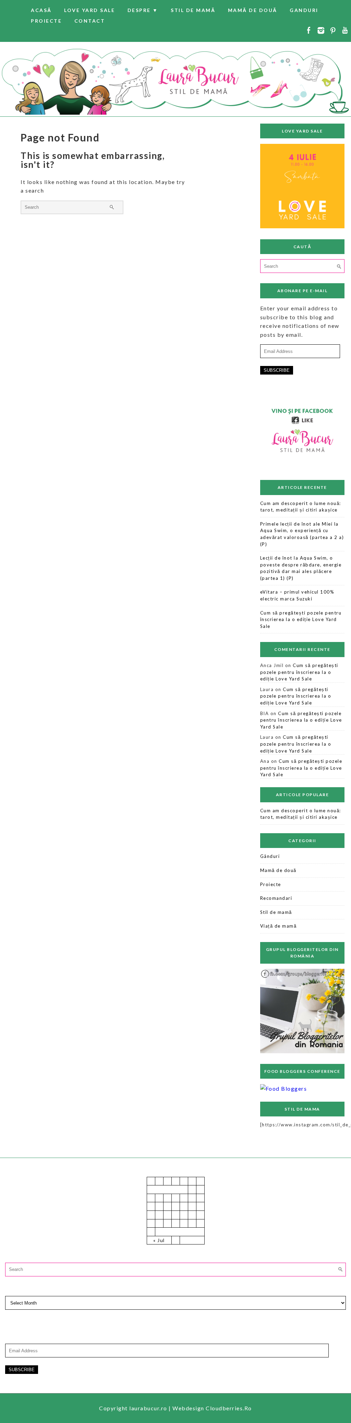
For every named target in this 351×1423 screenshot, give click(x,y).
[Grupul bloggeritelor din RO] (302, 1051)
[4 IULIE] (302, 226)
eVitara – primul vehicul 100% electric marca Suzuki (297, 595)
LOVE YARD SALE (89, 10)
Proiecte (46, 21)
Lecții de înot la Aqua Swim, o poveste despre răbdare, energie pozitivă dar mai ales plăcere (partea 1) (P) (301, 568)
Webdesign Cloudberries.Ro (212, 1408)
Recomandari (276, 898)
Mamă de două (252, 10)
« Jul (159, 1240)
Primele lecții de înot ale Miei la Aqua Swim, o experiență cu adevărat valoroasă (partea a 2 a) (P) (302, 534)
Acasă (41, 10)
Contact (89, 21)
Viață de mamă (278, 926)
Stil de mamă (193, 10)
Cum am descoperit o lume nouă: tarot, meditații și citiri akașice (300, 507)
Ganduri (304, 10)
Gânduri (270, 856)
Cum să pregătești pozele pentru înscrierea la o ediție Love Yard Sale (301, 619)
